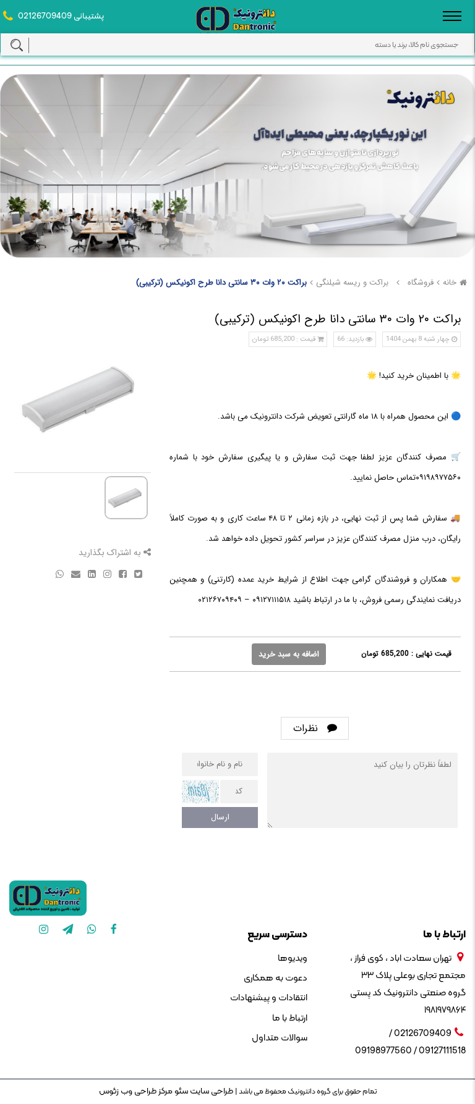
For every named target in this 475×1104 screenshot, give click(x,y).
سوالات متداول (279, 1038)
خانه (449, 282)
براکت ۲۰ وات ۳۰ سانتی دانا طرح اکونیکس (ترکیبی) (221, 282)
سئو (180, 1091)
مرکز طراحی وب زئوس (136, 1091)
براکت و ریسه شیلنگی (352, 282)
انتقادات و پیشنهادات (268, 998)
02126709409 (45, 16)
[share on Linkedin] (90, 573)
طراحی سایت (210, 1091)
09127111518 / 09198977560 (410, 1051)
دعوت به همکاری (275, 978)
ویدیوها (292, 958)
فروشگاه (421, 282)
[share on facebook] (121, 573)
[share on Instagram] (106, 573)
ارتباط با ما (289, 1018)
